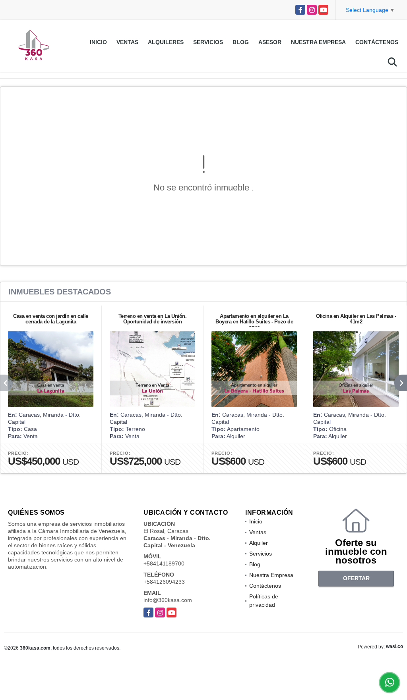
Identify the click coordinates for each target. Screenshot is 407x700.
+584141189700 (163, 563)
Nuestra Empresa (318, 42)
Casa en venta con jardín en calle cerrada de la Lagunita (50, 319)
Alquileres (166, 42)
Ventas (127, 42)
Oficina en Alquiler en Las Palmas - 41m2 (356, 319)
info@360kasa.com (167, 600)
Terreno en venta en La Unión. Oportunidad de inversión (152, 319)
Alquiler (258, 543)
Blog (241, 42)
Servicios (208, 42)
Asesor (269, 42)
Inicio (98, 42)
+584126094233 (164, 582)
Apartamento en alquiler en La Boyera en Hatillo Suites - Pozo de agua (254, 321)
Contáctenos (376, 42)
